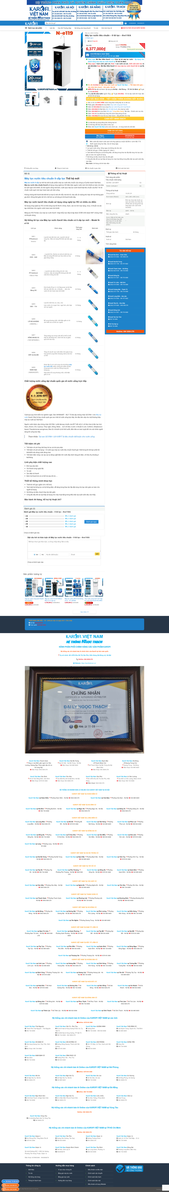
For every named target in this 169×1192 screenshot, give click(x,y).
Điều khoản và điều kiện (95, 1170)
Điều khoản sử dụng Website (97, 1184)
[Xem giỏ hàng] (126, 23)
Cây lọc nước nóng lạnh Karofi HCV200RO (34, 599)
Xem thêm (83, 612)
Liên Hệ (52, 28)
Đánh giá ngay (91, 522)
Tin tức (30, 1173)
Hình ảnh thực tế (107, 28)
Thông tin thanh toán (62, 168)
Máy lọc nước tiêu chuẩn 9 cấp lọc (44, 178)
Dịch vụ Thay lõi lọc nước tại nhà (134, 28)
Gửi (97, 554)
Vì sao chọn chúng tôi (64, 1170)
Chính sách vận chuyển (95, 1173)
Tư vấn (96, 28)
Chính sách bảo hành (123, 168)
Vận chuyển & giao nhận (94, 168)
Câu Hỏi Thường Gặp (64, 28)
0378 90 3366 (41, 625)
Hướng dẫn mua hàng (32, 168)
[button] (35, 28)
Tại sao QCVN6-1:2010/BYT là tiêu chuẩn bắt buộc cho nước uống (67, 436)
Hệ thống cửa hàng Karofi (82, 28)
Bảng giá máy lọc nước (65, 1173)
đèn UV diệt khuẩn (111, 109)
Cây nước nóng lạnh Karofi (119, 105)
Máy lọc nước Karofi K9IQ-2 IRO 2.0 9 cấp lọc (53, 599)
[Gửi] (121, 23)
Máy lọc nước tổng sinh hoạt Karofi (119, 107)
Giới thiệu (31, 1170)
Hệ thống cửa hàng (34, 1177)
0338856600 (132, 23)
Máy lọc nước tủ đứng (91, 33)
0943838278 (140, 23)
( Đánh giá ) (89, 38)
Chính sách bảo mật (94, 1180)
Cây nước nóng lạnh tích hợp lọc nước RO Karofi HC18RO (93, 599)
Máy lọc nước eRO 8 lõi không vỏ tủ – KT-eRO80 (74, 599)
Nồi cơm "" (115, 111)
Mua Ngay (100, 136)
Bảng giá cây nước (64, 1177)
